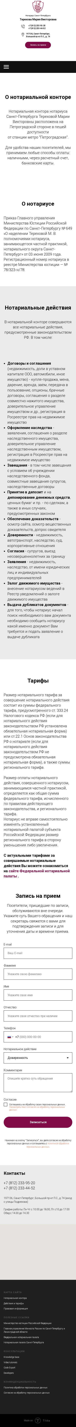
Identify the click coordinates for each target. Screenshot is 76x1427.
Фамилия (10, 965)
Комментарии (13, 1070)
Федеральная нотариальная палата (21, 1337)
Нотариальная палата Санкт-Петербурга (24, 1342)
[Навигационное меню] (6, 67)
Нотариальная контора (15, 1298)
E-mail (8, 944)
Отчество (10, 1007)
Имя (6, 986)
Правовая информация (16, 1308)
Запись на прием (38, 45)
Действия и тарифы (14, 1303)
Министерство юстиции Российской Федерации (27, 1323)
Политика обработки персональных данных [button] (25, 1387)
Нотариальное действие (20, 1049)
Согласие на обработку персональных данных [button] (27, 1392)
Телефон (9, 1028)
